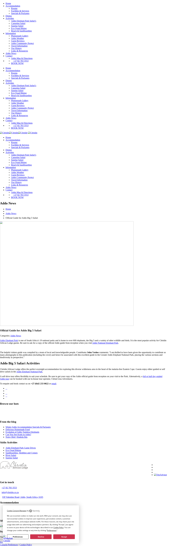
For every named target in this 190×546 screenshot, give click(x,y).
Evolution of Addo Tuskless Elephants (22, 432)
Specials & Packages (20, 13)
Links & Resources (19, 51)
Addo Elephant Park (9, 340)
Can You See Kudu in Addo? (18, 434)
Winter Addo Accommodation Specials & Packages (28, 427)
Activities (10, 18)
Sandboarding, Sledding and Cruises (22, 453)
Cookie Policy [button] (58, 527)
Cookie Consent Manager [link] (17, 511)
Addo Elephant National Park (29, 371)
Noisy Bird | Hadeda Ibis (16, 437)
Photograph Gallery (19, 36)
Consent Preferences (9, 545)
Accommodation (13, 6)
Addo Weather (17, 38)
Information (11, 33)
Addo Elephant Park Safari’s (23, 21)
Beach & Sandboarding (21, 31)
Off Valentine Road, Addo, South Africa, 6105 (22, 497)
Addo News (11, 53)
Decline (41, 537)
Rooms (14, 8)
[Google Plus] (6, 396)
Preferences (18, 537)
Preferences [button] (51, 530)
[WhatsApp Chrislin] (8, 540)
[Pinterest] (6, 393)
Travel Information (19, 46)
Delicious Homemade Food (18, 429)
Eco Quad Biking (19, 28)
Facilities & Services (20, 11)
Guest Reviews (17, 41)
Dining (9, 16)
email (53, 383)
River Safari (11, 455)
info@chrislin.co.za (10, 492)
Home (8, 3)
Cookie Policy (25, 545)
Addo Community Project (22, 43)
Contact (9, 56)
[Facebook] (6, 388)
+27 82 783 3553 (21, 61)
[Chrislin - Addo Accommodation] (14, 133)
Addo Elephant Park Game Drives (21, 448)
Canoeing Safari (18, 23)
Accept (64, 537)
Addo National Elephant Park (105, 343)
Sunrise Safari (17, 26)
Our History (16, 48)
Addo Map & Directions (22, 58)
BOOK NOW (17, 63)
